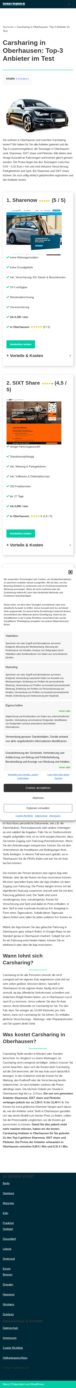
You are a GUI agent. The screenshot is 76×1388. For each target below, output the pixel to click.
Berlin (6, 1183)
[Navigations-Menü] (69, 4)
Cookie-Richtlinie (24, 816)
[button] (70, 572)
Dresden (8, 1284)
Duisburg (8, 1314)
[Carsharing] (14, 4)
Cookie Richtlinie (13, 1347)
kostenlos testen (20, 344)
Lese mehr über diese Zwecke (58, 776)
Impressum (54, 816)
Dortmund (9, 1258)
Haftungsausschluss (15, 1357)
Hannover (9, 1294)
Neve (6, 1384)
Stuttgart (8, 1228)
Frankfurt (8, 1223)
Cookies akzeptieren (38, 787)
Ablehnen (38, 797)
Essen (7, 1268)
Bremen (7, 1274)
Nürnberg (8, 1304)
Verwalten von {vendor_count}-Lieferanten (23, 776)
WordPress (37, 1384)
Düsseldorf (9, 1238)
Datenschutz (41, 816)
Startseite (8, 26)
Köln (5, 1213)
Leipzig (7, 1248)
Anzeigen (22, 78)
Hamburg (8, 1193)
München (8, 1203)
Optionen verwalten (38, 808)
